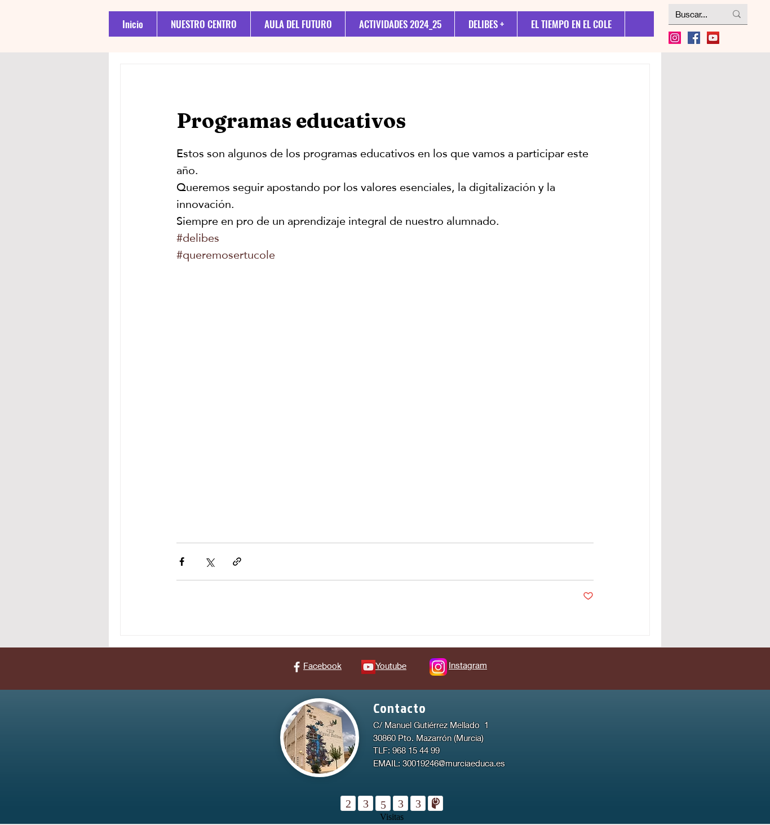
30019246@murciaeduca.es (453, 763)
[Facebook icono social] (694, 38)
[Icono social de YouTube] (713, 38)
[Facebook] (297, 667)
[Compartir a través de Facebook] (181, 561)
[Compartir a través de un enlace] (237, 561)
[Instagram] (675, 38)
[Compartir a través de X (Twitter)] (209, 561)
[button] (485, 24)
